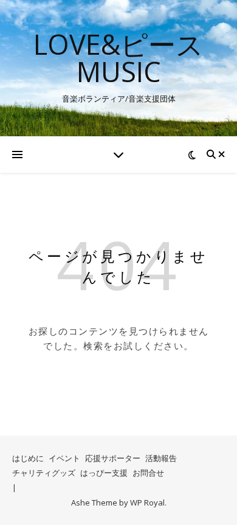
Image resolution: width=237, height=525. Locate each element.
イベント (64, 458)
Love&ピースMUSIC (118, 57)
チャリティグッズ (43, 472)
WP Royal (147, 502)
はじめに (28, 458)
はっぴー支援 (104, 472)
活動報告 (161, 458)
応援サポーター (112, 458)
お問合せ (148, 472)
